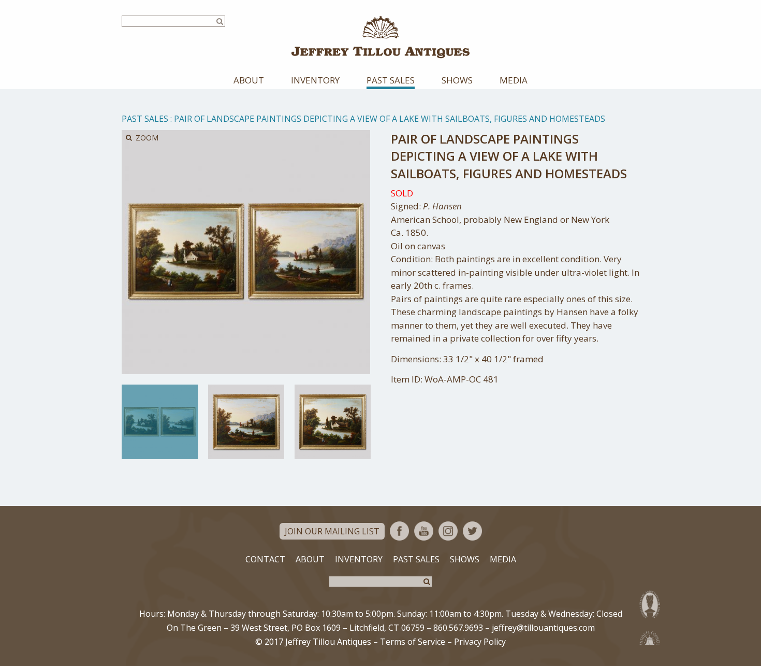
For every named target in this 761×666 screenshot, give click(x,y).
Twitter (472, 531)
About (248, 80)
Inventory (315, 80)
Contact (265, 559)
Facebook (399, 531)
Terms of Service (412, 641)
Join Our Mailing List (332, 531)
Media (514, 80)
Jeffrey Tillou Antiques (380, 37)
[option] (160, 422)
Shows (457, 80)
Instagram (448, 531)
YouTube (423, 531)
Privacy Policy (480, 641)
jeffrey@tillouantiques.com (543, 627)
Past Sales (391, 80)
